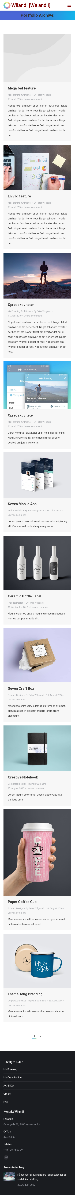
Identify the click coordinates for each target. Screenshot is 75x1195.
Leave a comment (33, 99)
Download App (28, 475)
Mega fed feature (22, 88)
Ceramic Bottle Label (24, 596)
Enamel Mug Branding (25, 994)
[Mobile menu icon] (69, 5)
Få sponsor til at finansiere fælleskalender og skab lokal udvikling (41, 1177)
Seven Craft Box (21, 688)
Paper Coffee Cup (22, 902)
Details (37, 58)
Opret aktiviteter (21, 305)
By (42, 95)
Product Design (15, 602)
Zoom (33, 167)
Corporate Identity (17, 784)
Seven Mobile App (22, 504)
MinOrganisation (12, 1077)
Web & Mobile (15, 510)
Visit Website (28, 563)
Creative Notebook (23, 777)
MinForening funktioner (19, 95)
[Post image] (9, 1176)
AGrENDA (8, 1085)
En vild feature (19, 196)
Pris (5, 1101)
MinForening (10, 1069)
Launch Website (28, 655)
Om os (7, 1093)
